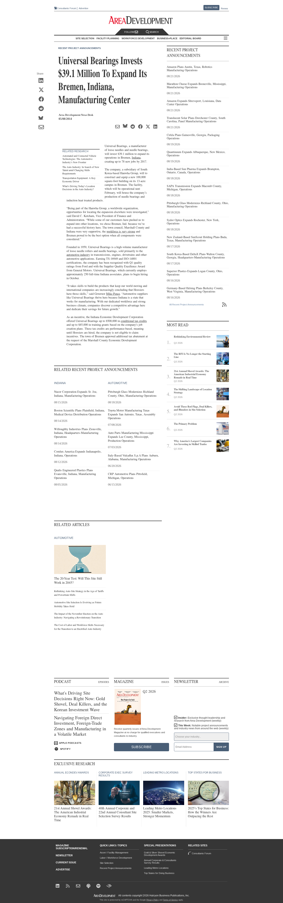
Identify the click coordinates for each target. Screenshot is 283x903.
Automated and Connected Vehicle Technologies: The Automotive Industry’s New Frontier (79, 159)
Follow (129, 32)
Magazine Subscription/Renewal (72, 847)
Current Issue (66, 862)
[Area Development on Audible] (109, 886)
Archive (224, 682)
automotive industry (78, 255)
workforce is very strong (120, 231)
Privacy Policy (152, 900)
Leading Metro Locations (156, 868)
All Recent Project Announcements (186, 304)
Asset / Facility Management (114, 852)
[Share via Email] (42, 127)
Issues (165, 682)
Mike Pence (113, 294)
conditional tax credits (134, 321)
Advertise (83, 8)
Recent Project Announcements (79, 48)
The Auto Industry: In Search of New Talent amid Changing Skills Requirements (80, 170)
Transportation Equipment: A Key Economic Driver (79, 179)
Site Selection (106, 863)
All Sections (226, 38)
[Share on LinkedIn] (42, 80)
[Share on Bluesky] (42, 118)
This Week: (201, 727)
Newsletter (64, 855)
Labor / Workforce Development (116, 858)
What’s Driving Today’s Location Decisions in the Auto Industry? (78, 187)
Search (154, 32)
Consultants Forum (66, 8)
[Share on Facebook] (42, 99)
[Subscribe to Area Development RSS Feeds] (68, 886)
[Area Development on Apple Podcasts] (88, 886)
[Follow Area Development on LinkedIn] (58, 886)
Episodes (103, 682)
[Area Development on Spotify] (99, 886)
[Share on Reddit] (42, 109)
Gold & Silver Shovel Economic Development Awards (159, 853)
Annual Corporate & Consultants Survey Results (160, 861)
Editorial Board (190, 38)
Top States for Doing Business (159, 873)
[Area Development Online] (105, 895)
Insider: (199, 719)
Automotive (117, 383)
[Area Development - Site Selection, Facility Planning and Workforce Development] (141, 20)
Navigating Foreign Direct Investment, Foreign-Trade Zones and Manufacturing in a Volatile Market (80, 726)
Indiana (136, 157)
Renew (224, 8)
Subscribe (211, 7)
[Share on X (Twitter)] (42, 90)
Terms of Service (170, 900)
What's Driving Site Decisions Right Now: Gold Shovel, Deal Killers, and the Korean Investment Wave (80, 701)
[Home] (78, 886)
